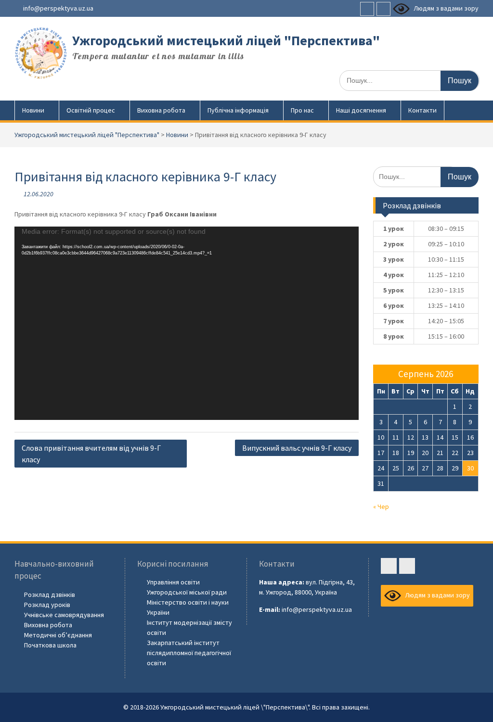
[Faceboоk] (367, 9)
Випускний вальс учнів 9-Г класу (296, 448)
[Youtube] (383, 9)
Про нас (302, 110)
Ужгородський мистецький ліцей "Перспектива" (226, 40)
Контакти (422, 110)
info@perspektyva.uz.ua (58, 8)
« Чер (381, 506)
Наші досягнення (361, 110)
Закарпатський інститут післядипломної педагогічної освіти (189, 652)
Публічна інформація (238, 110)
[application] (186, 323)
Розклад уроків (47, 604)
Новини (33, 110)
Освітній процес (90, 110)
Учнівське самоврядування (64, 614)
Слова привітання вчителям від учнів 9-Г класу (91, 453)
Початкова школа (50, 645)
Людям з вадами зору (445, 8)
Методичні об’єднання (58, 635)
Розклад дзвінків (49, 594)
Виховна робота (161, 110)
